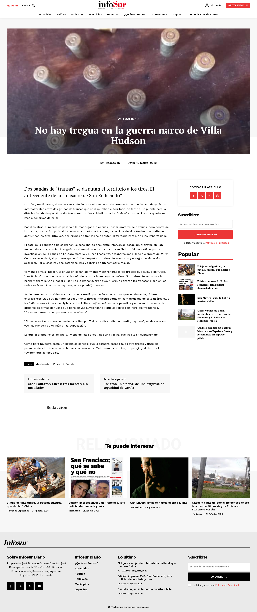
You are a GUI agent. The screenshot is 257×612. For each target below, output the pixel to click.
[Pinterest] (209, 195)
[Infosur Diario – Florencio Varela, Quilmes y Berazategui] (113, 5)
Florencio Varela (63, 364)
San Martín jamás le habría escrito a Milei (213, 299)
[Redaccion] (32, 407)
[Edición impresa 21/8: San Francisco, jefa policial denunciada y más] (186, 284)
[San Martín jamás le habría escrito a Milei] (186, 299)
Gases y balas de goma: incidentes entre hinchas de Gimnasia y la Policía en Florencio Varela (214, 316)
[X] (201, 195)
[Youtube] (39, 586)
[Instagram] (20, 586)
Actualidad (128, 118)
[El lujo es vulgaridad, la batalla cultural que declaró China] (186, 269)
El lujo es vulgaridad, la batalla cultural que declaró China (213, 270)
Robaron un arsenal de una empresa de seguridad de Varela (133, 385)
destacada (42, 364)
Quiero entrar (203, 234)
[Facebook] (193, 195)
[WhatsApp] (217, 195)
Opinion (122, 593)
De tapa (122, 583)
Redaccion (113, 162)
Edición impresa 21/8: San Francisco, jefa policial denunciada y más (212, 285)
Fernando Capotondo (18, 510)
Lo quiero (217, 576)
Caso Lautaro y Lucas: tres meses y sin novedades (58, 385)
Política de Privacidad (217, 243)
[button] (29, 5)
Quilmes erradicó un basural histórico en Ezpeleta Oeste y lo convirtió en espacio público (214, 333)
